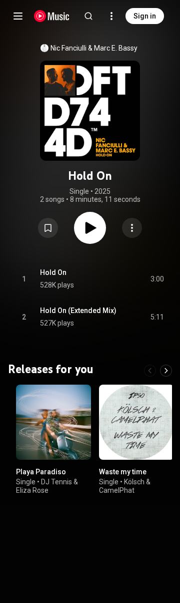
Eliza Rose (32, 490)
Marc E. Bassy (116, 48)
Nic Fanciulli (68, 48)
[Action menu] (132, 228)
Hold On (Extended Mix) (78, 311)
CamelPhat (116, 490)
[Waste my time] (136, 422)
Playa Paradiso (41, 472)
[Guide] (18, 16)
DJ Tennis (56, 482)
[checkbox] (157, 279)
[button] (48, 228)
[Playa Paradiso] (53, 422)
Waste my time (122, 472)
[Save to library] (48, 228)
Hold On (53, 272)
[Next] (166, 370)
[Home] (52, 16)
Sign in (145, 16)
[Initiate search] (88, 16)
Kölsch (134, 482)
